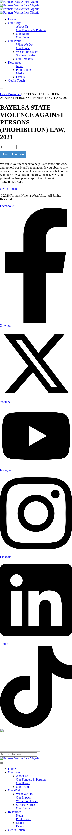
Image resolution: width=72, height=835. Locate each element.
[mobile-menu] (1, 88)
